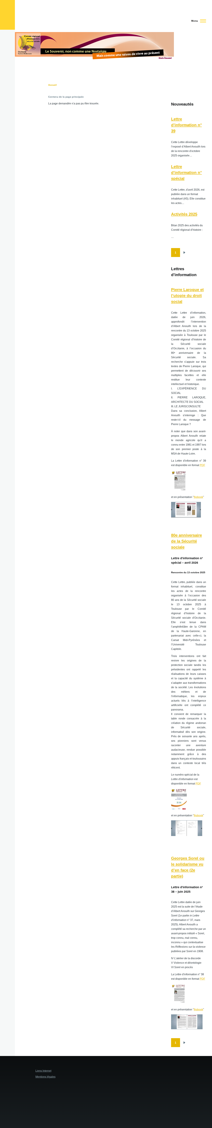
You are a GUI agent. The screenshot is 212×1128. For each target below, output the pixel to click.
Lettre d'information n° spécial (186, 172)
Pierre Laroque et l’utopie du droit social (187, 295)
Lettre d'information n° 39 (186, 125)
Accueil (52, 85)
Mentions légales (45, 1076)
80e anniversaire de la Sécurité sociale (186, 541)
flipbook (198, 497)
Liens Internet (43, 1070)
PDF (202, 465)
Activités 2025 (184, 214)
